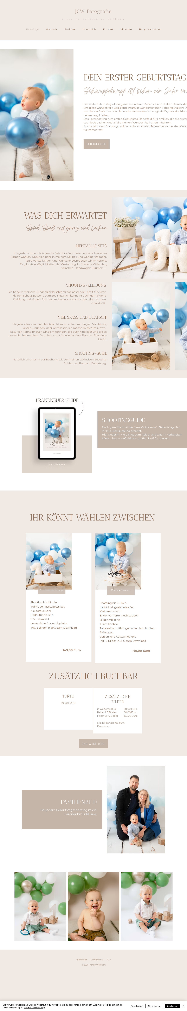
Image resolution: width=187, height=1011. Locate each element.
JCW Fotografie (93, 11)
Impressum (82, 959)
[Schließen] (183, 1006)
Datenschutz (96, 959)
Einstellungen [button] (137, 1006)
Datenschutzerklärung (34, 1007)
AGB (108, 959)
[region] (58, 597)
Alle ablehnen (154, 1006)
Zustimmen (172, 1006)
